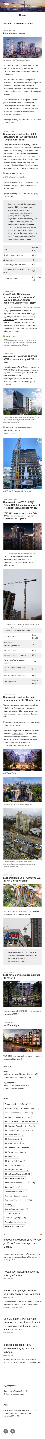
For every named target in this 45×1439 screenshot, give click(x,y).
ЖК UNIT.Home (12, 1130)
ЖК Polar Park (32, 1126)
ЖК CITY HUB (11, 1121)
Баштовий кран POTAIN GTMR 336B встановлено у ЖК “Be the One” (21, 359)
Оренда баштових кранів (16, 1209)
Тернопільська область (15, 1222)
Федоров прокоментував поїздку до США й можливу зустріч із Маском (22, 1243)
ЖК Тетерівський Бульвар (16, 1169)
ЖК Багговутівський (14, 1134)
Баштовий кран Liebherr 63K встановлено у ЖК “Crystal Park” (22, 698)
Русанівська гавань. (14, 33)
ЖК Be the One (23, 1117)
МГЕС (28, 1200)
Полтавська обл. (13, 1213)
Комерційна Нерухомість (16, 1191)
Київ (31, 1182)
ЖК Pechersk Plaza (13, 1126)
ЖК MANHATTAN (29, 1121)
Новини (9, 1204)
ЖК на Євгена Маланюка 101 (17, 1174)
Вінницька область (13, 1112)
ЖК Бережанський (13, 1139)
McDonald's (25, 1104)
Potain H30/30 (11, 1108)
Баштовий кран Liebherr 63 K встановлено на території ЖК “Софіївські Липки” (20, 136)
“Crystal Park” (17, 733)
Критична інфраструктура (16, 1196)
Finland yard (10, 1104)
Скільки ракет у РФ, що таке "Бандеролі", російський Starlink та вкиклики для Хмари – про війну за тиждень (21, 1324)
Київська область (13, 1187)
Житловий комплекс (14, 1178)
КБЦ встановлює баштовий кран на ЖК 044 (21, 976)
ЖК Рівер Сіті (11, 1156)
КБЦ (6, 3)
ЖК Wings (27, 1130)
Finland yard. (17, 1059)
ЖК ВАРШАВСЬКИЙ (14, 1143)
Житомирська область (15, 1182)
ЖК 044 (16, 1014)
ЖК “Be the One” (26, 378)
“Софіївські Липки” (18, 165)
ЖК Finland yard (12, 1025)
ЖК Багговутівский (22, 914)
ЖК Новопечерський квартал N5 (19, 1147)
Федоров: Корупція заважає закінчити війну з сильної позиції (22, 1292)
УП (4, 1234)
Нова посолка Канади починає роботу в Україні (21, 1273)
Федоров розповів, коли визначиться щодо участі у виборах (18, 1348)
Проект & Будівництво (15, 1217)
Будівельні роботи (30, 1108)
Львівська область (13, 1200)
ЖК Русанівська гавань (15, 1152)
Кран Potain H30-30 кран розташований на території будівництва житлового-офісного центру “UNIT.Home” (20, 298)
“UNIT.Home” (8, 319)
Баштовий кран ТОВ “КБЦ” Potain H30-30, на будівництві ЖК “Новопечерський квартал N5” (22, 504)
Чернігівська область (14, 1226)
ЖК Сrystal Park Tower (15, 1161)
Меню (23, 15)
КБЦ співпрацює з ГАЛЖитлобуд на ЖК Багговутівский (22, 879)
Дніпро (29, 1112)
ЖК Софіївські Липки (14, 1165)
